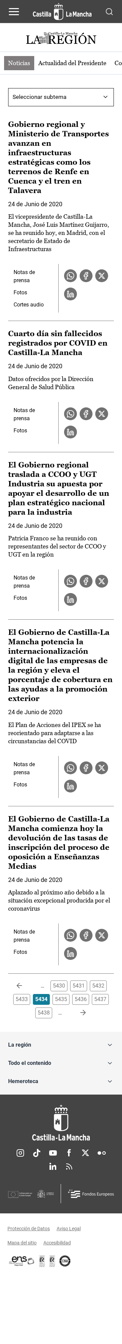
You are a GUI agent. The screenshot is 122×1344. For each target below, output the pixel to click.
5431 (79, 986)
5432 (98, 986)
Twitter (85, 1153)
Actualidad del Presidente (72, 62)
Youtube (53, 1153)
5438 (44, 1013)
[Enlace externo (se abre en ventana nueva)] (52, 1261)
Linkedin (53, 1166)
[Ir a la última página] (77, 1012)
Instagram (20, 1153)
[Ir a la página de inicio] (62, 11)
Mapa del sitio (22, 1242)
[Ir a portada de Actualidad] (61, 39)
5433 (22, 999)
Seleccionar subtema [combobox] (39, 96)
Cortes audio (29, 304)
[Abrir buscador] (109, 11)
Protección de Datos (28, 1228)
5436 (81, 999)
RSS (69, 1166)
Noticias (19, 62)
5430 (59, 986)
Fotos (20, 292)
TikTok (36, 1153)
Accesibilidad (57, 1242)
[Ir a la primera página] (24, 985)
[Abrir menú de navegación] (13, 11)
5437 (100, 999)
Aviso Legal (69, 1228)
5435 (61, 999)
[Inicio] (61, 1123)
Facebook (69, 1153)
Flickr (102, 1153)
